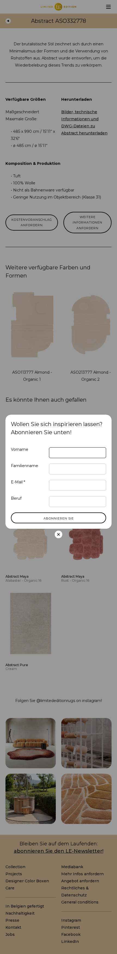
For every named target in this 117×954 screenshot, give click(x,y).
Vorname (19, 449)
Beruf (16, 498)
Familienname (24, 465)
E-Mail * (18, 482)
